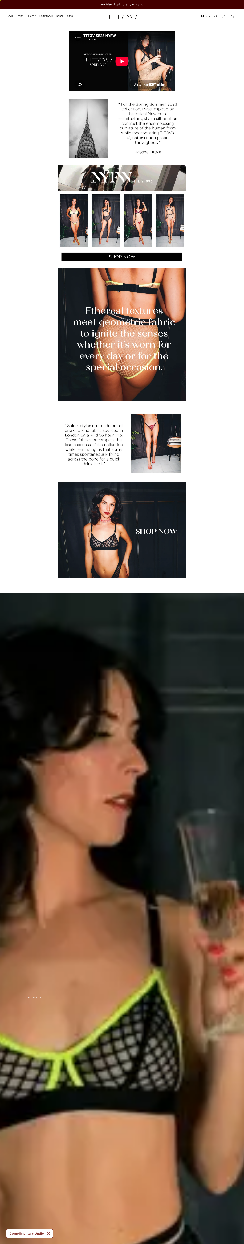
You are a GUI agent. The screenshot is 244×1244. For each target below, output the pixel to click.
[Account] (224, 16)
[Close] (48, 1233)
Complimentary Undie (27, 1233)
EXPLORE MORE (34, 997)
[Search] (216, 16)
